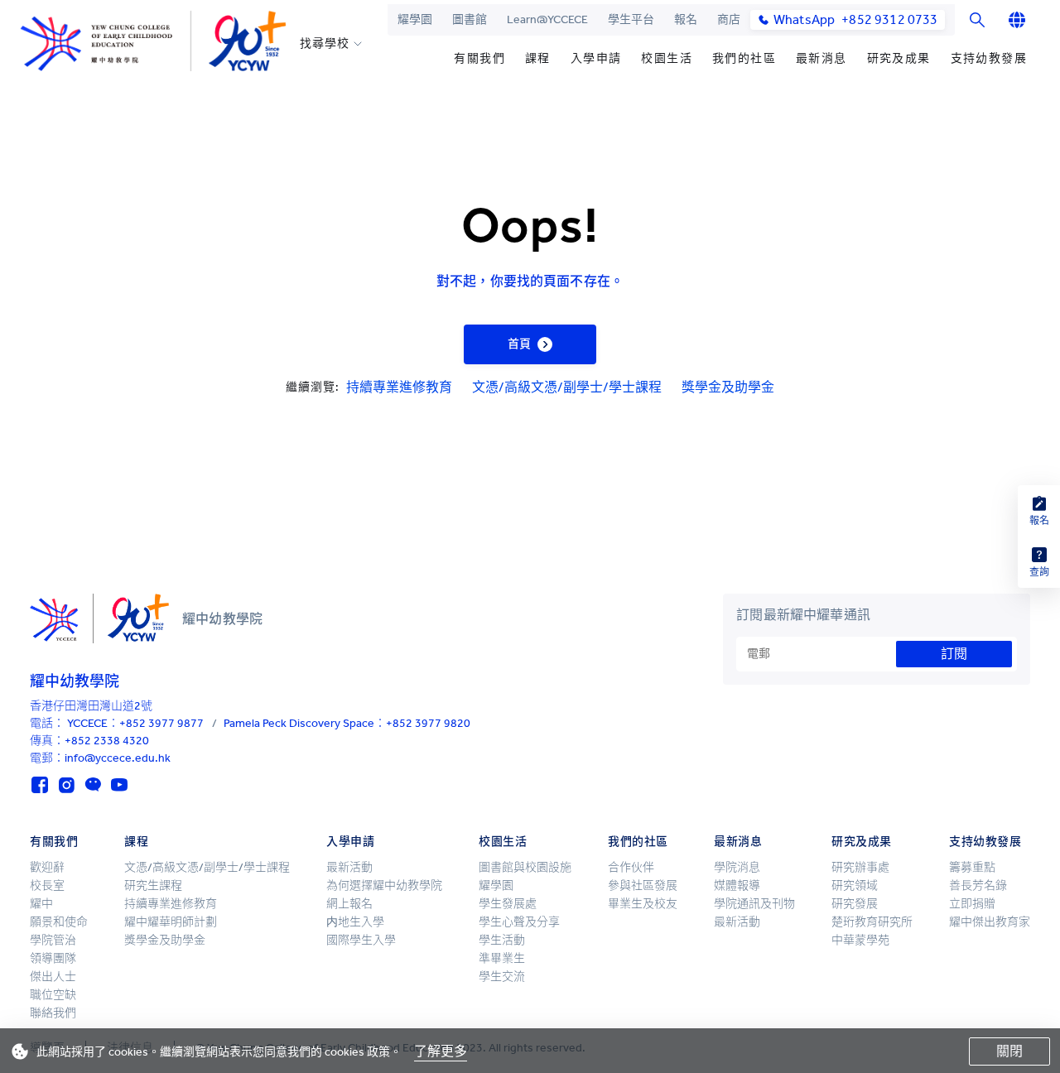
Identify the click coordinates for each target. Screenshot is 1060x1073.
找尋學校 (324, 44)
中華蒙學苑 (860, 940)
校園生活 (666, 58)
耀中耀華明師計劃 (170, 922)
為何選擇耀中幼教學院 (384, 885)
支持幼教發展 (989, 58)
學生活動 (502, 940)
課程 (538, 58)
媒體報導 (737, 885)
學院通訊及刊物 (754, 904)
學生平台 (631, 19)
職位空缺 (53, 995)
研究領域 (854, 885)
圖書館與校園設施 (525, 867)
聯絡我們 (53, 1013)
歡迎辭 (47, 867)
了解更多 (440, 1051)
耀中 (41, 904)
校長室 (47, 885)
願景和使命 (59, 922)
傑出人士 (53, 977)
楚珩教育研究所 (872, 922)
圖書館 (469, 19)
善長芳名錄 (978, 885)
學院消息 (737, 867)
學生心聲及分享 (519, 922)
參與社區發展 (642, 885)
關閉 (1009, 1051)
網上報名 (349, 904)
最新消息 (821, 58)
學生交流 (502, 977)
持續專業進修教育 (399, 387)
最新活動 (349, 867)
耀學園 (415, 19)
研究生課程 (153, 885)
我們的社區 (744, 58)
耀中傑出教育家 (989, 922)
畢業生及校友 (642, 904)
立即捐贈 (972, 904)
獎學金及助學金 (728, 387)
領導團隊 (53, 958)
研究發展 (854, 904)
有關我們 (479, 58)
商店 (728, 19)
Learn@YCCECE (547, 19)
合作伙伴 (631, 867)
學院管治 (53, 940)
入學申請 (596, 58)
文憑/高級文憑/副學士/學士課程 (567, 387)
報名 (685, 19)
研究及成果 (899, 58)
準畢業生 (502, 958)
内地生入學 (355, 922)
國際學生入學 (361, 940)
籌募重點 (972, 867)
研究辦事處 (860, 867)
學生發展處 (508, 904)
